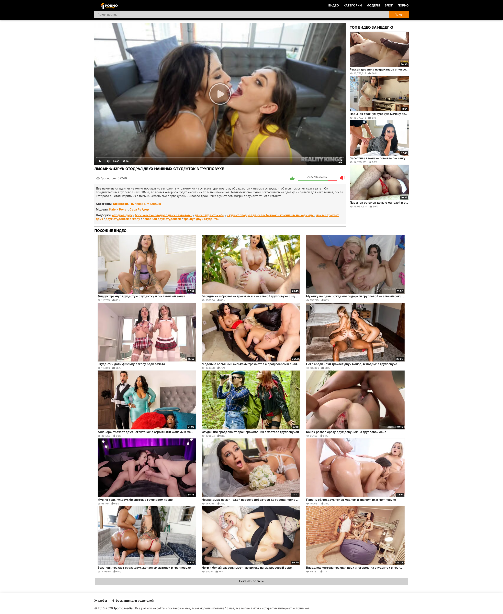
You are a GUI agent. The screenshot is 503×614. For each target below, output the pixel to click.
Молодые (154, 204)
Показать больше (251, 581)
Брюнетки (120, 204)
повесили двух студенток (162, 219)
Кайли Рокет (118, 209)
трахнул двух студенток (201, 219)
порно (403, 5)
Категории (353, 5)
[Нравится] (292, 178)
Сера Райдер (139, 209)
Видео (333, 5)
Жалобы (100, 600)
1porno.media (123, 608)
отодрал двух (122, 215)
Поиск (399, 14)
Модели (373, 5)
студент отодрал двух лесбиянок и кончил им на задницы (270, 215)
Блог (389, 5)
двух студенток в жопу (123, 219)
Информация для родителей (133, 600)
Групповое (137, 204)
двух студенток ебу (209, 215)
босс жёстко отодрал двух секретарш (163, 215)
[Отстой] (342, 178)
